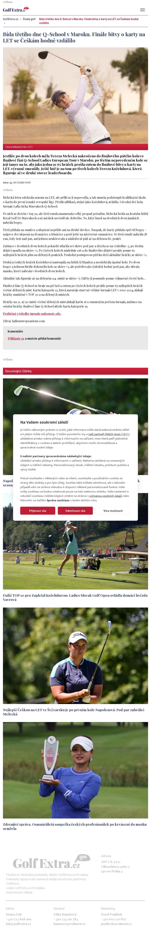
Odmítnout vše (75, 510)
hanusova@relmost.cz (69, 924)
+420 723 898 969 (18, 919)
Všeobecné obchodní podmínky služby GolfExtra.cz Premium (47, 875)
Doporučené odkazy (19, 892)
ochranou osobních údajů (105, 496)
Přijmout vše (37, 510)
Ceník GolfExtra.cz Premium (25, 888)
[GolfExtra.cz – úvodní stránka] (16, 9)
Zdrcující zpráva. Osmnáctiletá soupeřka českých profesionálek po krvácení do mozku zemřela (75, 826)
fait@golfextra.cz (18, 924)
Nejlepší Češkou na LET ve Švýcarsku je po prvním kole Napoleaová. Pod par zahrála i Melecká (73, 711)
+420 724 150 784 (66, 919)
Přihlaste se (16, 338)
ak (11, 182)
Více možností (113, 510)
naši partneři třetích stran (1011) (109, 434)
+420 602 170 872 (113, 919)
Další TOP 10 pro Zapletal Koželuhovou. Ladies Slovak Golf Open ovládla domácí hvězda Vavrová (75, 597)
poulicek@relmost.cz (116, 924)
